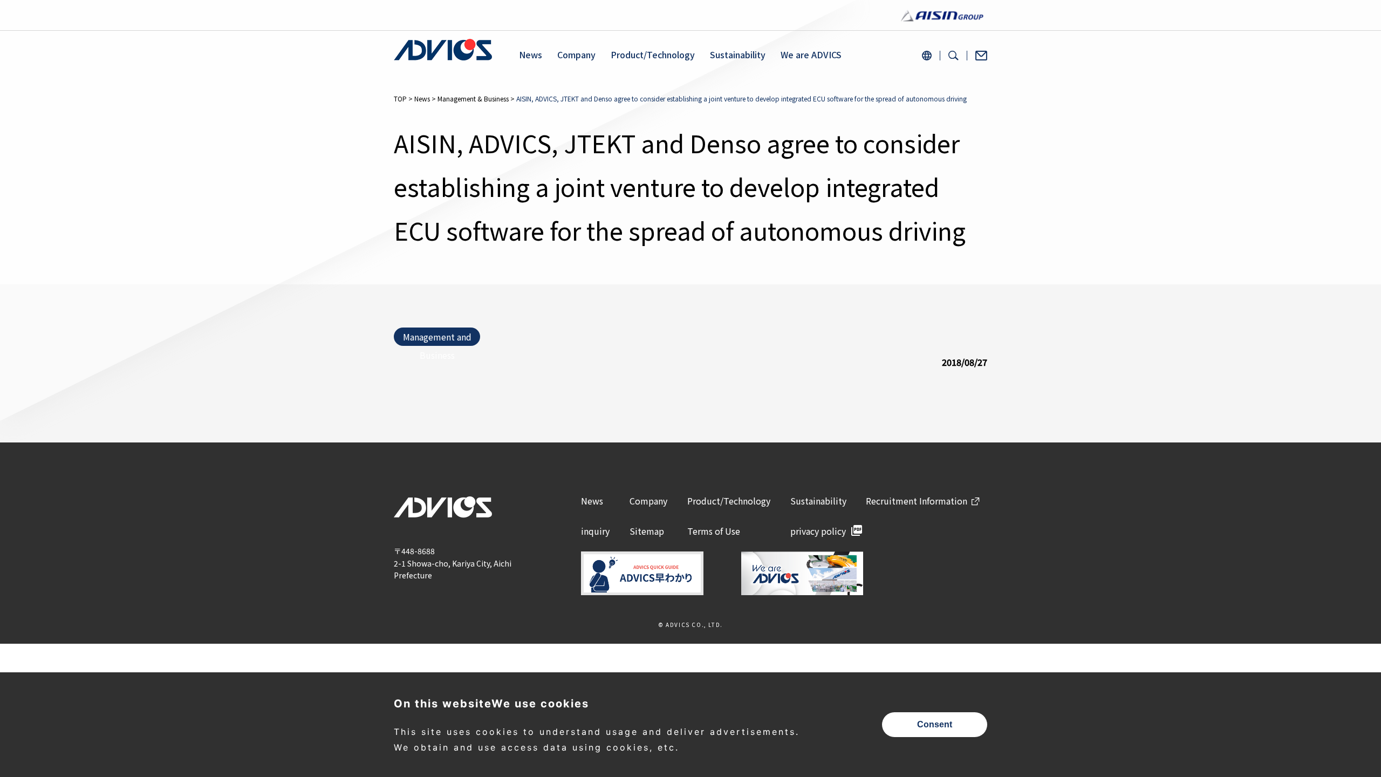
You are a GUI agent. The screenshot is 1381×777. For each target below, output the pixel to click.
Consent (934, 724)
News (530, 55)
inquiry (595, 530)
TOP (400, 98)
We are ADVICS (811, 55)
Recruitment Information (916, 500)
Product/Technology (653, 55)
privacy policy (818, 531)
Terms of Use (713, 530)
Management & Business (473, 98)
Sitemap (647, 530)
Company (576, 55)
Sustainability (737, 55)
